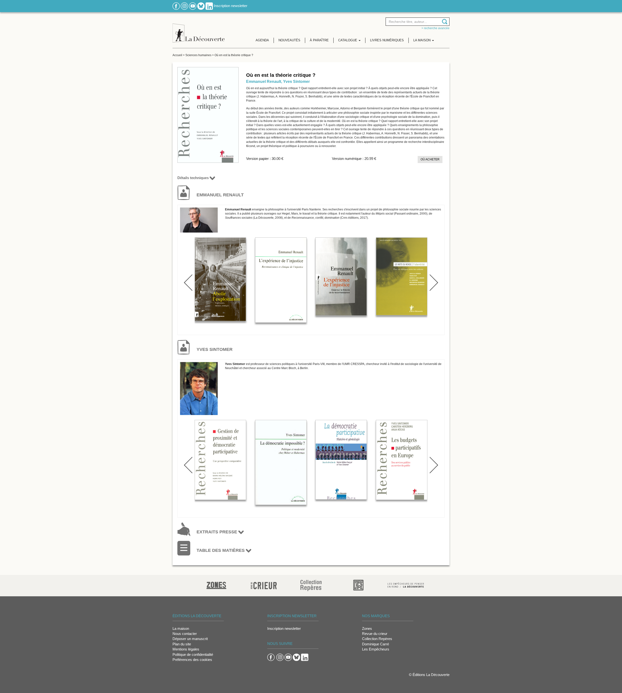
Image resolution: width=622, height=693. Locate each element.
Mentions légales (186, 649)
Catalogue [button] (348, 40)
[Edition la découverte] (199, 29)
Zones (367, 628)
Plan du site (182, 644)
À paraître (319, 40)
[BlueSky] (201, 6)
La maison (181, 628)
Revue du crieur (374, 634)
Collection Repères (377, 639)
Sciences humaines (198, 55)
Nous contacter (185, 634)
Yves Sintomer (296, 81)
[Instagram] (184, 6)
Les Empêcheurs (375, 649)
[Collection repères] (311, 585)
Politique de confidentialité (193, 654)
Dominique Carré (375, 644)
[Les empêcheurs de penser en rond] (406, 585)
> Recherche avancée (435, 28)
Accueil (177, 55)
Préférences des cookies (192, 660)
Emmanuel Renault (263, 81)
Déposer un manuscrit (190, 639)
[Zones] (216, 585)
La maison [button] (422, 40)
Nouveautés (289, 40)
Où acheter (430, 159)
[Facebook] (176, 6)
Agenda (262, 40)
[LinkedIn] (209, 6)
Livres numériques (387, 40)
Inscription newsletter (230, 6)
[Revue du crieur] (264, 585)
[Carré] (358, 585)
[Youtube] (192, 6)
